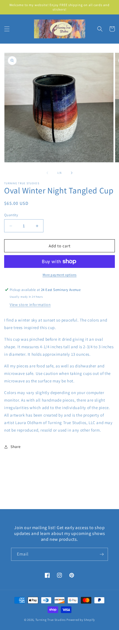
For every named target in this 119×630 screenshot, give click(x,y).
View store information (30, 304)
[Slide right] (72, 173)
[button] (7, 29)
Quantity (11, 215)
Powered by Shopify (80, 620)
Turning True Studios (50, 620)
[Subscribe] (101, 554)
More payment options (60, 275)
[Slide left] (47, 173)
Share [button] (16, 446)
